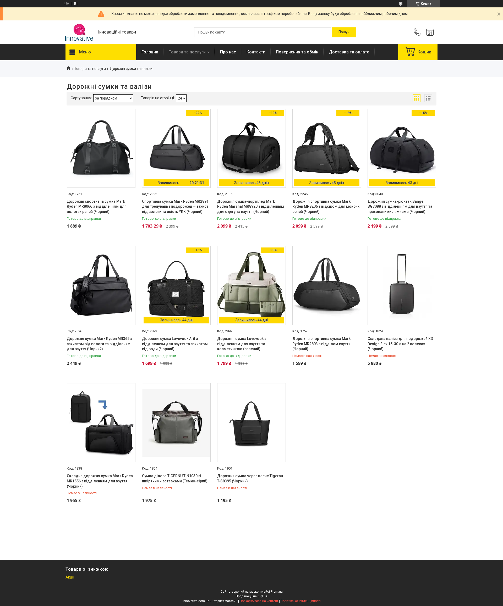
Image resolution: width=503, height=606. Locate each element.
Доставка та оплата (349, 51)
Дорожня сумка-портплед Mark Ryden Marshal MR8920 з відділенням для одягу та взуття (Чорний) (250, 206)
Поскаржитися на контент (259, 601)
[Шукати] (344, 32)
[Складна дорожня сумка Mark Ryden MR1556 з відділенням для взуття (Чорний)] (101, 422)
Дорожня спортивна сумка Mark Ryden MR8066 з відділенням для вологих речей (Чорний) (97, 206)
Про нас (228, 51)
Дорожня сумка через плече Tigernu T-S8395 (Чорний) (250, 478)
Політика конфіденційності (301, 601)
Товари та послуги (187, 51)
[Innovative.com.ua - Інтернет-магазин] (79, 32)
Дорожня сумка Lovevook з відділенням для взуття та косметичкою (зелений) (241, 344)
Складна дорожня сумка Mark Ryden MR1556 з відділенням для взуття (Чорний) (100, 481)
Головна (149, 51)
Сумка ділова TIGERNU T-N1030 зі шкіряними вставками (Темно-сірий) (174, 478)
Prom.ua (277, 591)
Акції (69, 577)
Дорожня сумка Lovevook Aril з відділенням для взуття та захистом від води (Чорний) (175, 344)
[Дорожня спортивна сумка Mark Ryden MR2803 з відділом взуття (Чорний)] (326, 285)
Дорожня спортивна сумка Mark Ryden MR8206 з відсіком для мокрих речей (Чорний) (325, 206)
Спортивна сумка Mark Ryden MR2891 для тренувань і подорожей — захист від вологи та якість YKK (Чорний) (175, 206)
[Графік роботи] (430, 32)
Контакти (256, 51)
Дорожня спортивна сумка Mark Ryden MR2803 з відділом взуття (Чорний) (321, 344)
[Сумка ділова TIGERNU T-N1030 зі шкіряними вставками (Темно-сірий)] (176, 422)
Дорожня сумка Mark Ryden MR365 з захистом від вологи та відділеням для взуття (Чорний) (99, 344)
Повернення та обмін (297, 51)
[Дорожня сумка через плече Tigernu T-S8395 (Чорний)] (251, 422)
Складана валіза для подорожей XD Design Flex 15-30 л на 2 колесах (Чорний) (400, 344)
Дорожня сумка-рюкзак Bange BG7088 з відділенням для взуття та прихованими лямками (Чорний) (400, 206)
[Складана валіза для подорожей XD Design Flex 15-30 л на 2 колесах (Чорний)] (402, 285)
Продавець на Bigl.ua (251, 596)
